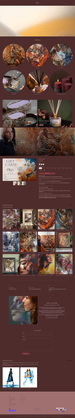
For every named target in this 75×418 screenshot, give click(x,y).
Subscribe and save (8, 360)
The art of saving (4, 388)
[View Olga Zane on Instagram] (9, 408)
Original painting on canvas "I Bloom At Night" (8, 230)
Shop (9, 394)
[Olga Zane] (37, 3)
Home (10, 396)
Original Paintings (8, 205)
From (10, 388)
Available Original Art (12, 399)
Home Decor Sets (11, 405)
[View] (52, 141)
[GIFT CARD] (15, 183)
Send (26, 353)
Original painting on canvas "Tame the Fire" (25, 275)
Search (22, 396)
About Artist (22, 402)
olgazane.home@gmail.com (59, 416)
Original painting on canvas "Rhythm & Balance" (8, 252)
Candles (10, 402)
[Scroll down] (37, 35)
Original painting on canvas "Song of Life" (42, 230)
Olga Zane (37, 410)
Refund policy (23, 399)
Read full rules (69, 360)
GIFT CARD (42, 159)
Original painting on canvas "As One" (60, 230)
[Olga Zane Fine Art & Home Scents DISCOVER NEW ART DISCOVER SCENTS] (37, 18)
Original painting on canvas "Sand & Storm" (25, 230)
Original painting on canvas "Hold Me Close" (25, 252)
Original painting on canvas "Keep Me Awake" (43, 252)
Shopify (40, 410)
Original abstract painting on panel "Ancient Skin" (61, 252)
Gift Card (22, 400)
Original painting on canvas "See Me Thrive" (43, 275)
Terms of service (23, 397)
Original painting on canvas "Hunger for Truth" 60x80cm (62, 275)
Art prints (10, 400)
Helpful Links (22, 394)
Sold (70, 275)
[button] (68, 3)
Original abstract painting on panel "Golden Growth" (8, 275)
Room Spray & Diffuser (12, 403)
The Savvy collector (22, 388)
